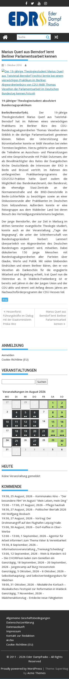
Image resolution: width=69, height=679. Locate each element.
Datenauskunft (15, 627)
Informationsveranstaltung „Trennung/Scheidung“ (33, 549)
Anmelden (8, 355)
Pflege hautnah (55, 505)
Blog (5, 299)
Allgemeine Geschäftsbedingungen (28, 618)
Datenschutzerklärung (20, 622)
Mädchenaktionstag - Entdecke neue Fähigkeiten (32, 598)
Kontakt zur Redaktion (20, 635)
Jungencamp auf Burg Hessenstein (33, 567)
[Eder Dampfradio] (5, 36)
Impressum (13, 631)
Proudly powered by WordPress (21, 668)
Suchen (41, 382)
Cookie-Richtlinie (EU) (15, 359)
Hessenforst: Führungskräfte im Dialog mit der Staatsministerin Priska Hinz (18, 318)
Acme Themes (36, 673)
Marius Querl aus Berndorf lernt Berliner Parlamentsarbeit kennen (52, 318)
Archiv (10, 640)
